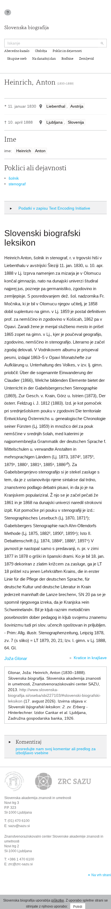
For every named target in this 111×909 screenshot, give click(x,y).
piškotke (57, 900)
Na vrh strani (101, 875)
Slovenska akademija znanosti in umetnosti (37, 798)
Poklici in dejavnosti (67, 51)
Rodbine (67, 59)
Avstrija (76, 106)
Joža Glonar (15, 658)
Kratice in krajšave (90, 657)
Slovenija (76, 122)
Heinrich (23, 151)
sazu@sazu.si (19, 826)
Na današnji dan (44, 59)
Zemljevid (86, 59)
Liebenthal (55, 106)
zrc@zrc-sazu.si (20, 864)
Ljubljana (54, 122)
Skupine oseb (16, 59)
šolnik (14, 178)
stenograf (17, 184)
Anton (40, 151)
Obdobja (41, 51)
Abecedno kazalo (16, 51)
